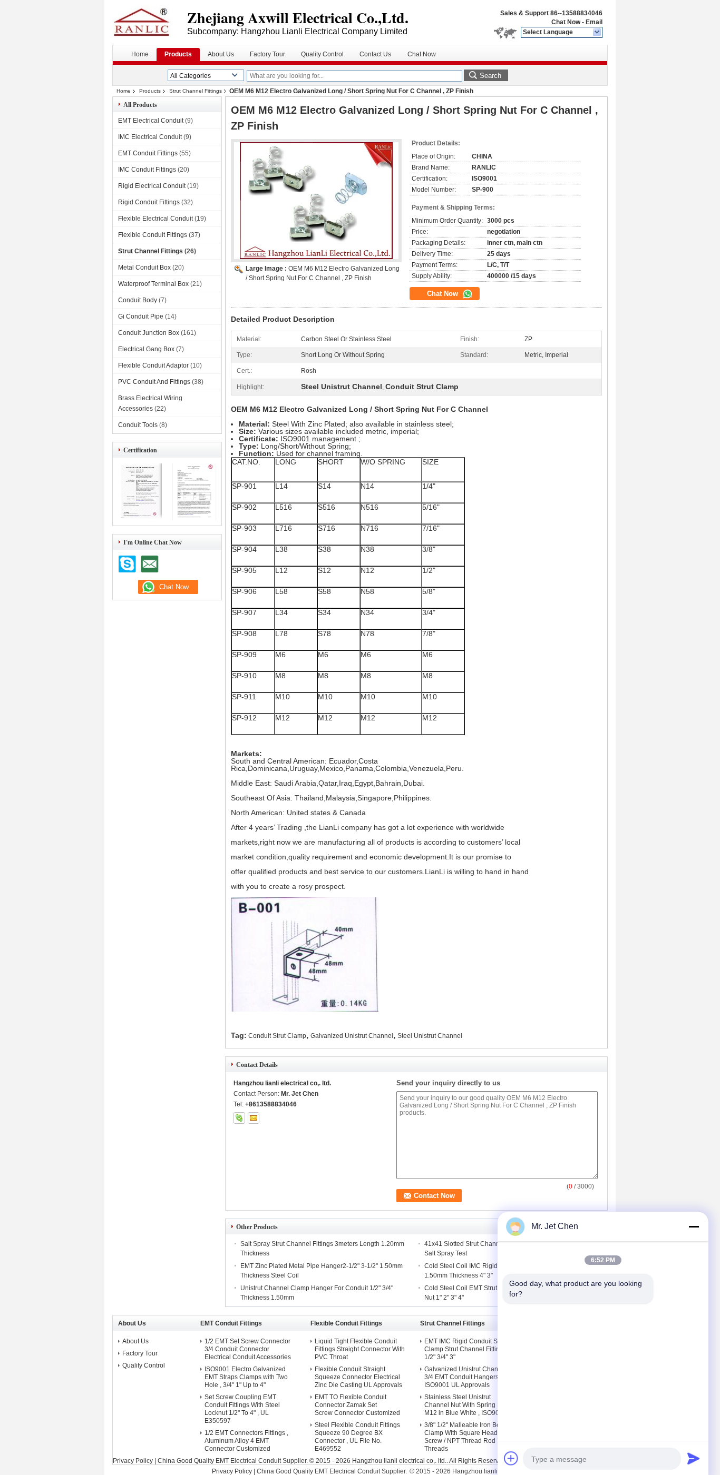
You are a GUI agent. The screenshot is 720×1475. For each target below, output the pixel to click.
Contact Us (375, 54)
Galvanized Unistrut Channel (351, 1036)
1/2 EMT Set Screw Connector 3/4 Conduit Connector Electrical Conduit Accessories (248, 1349)
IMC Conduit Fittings (147, 169)
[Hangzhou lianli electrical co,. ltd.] (597, 32)
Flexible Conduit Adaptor (153, 365)
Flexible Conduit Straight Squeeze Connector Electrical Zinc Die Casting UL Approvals (358, 1377)
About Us (221, 54)
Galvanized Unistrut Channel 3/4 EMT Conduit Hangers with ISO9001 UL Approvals (468, 1377)
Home (140, 54)
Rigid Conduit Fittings (149, 202)
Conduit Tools (138, 425)
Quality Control (322, 54)
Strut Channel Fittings (195, 91)
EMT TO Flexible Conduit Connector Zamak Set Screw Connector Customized (357, 1405)
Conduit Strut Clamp (277, 1036)
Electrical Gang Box (146, 349)
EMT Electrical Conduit (150, 120)
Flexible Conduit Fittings (152, 235)
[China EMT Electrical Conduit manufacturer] (149, 21)
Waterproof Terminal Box (153, 284)
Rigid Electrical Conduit (152, 186)
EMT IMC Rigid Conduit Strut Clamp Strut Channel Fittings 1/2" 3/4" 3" (465, 1349)
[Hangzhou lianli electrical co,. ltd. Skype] (239, 1118)
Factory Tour (267, 54)
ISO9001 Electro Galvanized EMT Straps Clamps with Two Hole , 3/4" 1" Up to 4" (246, 1377)
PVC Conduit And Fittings (154, 381)
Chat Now (565, 22)
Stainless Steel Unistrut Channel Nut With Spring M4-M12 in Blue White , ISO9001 (466, 1405)
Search (490, 76)
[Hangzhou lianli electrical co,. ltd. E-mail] (253, 1118)
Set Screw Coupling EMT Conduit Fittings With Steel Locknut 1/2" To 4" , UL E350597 (242, 1408)
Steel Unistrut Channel (429, 1036)
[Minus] (693, 1226)
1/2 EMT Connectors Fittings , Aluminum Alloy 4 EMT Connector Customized (246, 1440)
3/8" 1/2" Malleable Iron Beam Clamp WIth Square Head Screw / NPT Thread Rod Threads (466, 1436)
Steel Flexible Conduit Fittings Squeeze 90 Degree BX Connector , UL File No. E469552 (357, 1436)
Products (178, 54)
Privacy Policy (133, 1460)
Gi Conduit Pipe (140, 316)
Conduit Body (137, 300)
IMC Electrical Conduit (150, 137)
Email (594, 22)
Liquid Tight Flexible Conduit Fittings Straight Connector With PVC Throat (360, 1349)
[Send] (693, 1458)
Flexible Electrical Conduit (155, 218)
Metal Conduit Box (144, 267)
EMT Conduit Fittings (148, 153)
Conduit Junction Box (148, 332)
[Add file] (511, 1458)
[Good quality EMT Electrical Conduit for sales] (140, 518)
